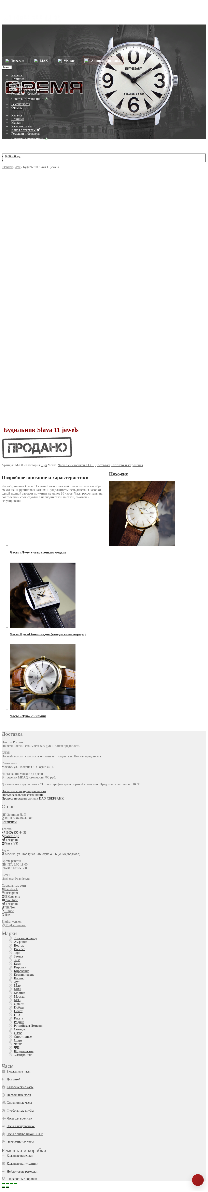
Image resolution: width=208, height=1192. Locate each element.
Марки (16, 82)
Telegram (11, 839)
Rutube (9, 911)
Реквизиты (9, 822)
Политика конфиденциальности (24, 791)
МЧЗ (17, 1000)
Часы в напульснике (21, 1126)
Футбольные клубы (20, 1110)
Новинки (17, 79)
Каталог (17, 75)
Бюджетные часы (18, 1071)
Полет (18, 1011)
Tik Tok (9, 907)
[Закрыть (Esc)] (15, 1183)
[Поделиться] (11, 1183)
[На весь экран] (7, 1183)
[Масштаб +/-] (3, 1183)
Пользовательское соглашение (22, 794)
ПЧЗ (17, 1014)
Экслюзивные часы (20, 1142)
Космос (19, 978)
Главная (7, 167)
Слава (18, 1033)
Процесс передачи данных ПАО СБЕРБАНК (33, 798)
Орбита (19, 1003)
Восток (19, 945)
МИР (17, 989)
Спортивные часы (19, 1102)
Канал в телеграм (23, 90)
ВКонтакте (12, 896)
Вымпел (19, 949)
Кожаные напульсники (22, 1163)
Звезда (18, 956)
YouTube (11, 900)
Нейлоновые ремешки (22, 1171)
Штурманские (23, 1051)
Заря (17, 952)
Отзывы (17, 107)
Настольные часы (19, 1095)
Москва (19, 996)
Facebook (11, 889)
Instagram (11, 893)
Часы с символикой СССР (76, 465)
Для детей (13, 1079)
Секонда (20, 1029)
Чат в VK (11, 843)
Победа (19, 1007)
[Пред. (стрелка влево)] (3, 1187)
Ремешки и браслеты (25, 93)
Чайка (18, 1044)
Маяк (17, 985)
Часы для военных (19, 1118)
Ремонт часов (20, 104)
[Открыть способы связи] (198, 1180)
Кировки (20, 967)
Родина (19, 1022)
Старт (18, 1040)
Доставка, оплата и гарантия (119, 465)
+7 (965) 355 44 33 (14, 832)
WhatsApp (11, 836)
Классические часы (20, 1087)
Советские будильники (27, 98)
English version (15, 925)
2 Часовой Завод (25, 938)
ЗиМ (17, 960)
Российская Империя (28, 1025)
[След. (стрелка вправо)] (7, 1187)
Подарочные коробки (21, 1178)
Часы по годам (21, 86)
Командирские (24, 974)
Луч (17, 167)
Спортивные (23, 1036)
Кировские (21, 971)
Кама (17, 963)
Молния (19, 993)
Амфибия (20, 942)
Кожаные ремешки (20, 1155)
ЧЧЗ (17, 1047)
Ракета (18, 1018)
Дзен (8, 914)
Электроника (23, 1055)
